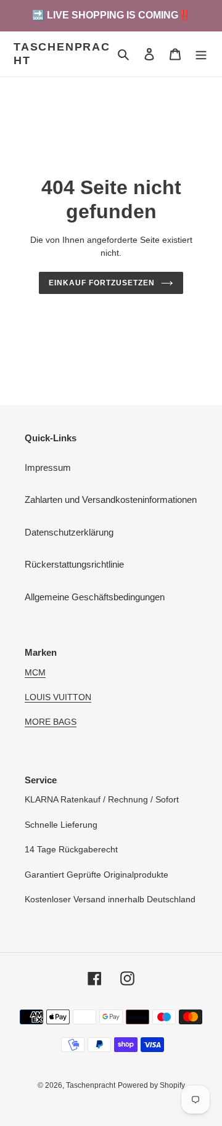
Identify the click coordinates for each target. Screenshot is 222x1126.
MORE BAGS (50, 722)
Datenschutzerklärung (69, 532)
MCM (35, 672)
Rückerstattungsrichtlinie (74, 564)
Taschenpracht (62, 54)
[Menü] (201, 54)
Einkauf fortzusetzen (101, 283)
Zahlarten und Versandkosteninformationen (111, 499)
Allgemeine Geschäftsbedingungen (95, 597)
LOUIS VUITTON (58, 697)
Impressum (48, 467)
